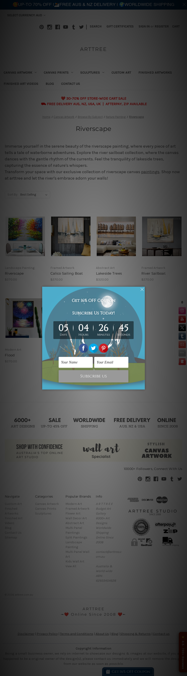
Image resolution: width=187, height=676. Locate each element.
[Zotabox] (142, 385)
